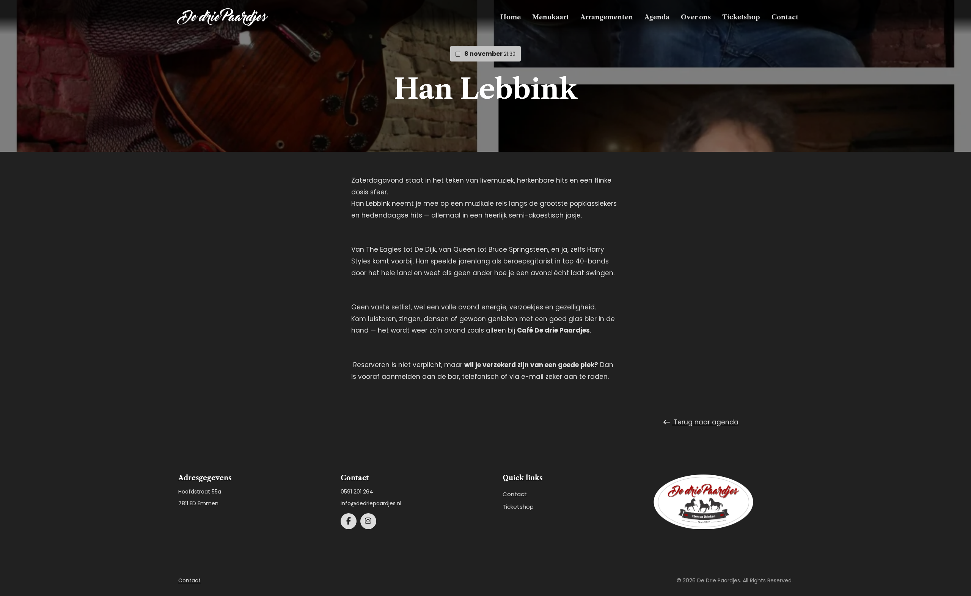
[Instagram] (368, 521)
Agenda (656, 17)
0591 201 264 (357, 491)
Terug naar (705, 422)
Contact (784, 17)
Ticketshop (741, 17)
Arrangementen (606, 17)
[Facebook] (349, 521)
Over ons (696, 17)
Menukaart (550, 17)
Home (510, 17)
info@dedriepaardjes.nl (371, 503)
